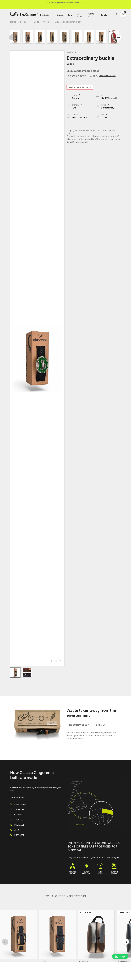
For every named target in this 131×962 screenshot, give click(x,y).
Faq (70, 15)
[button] (59, 661)
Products (44, 15)
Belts (36, 21)
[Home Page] (24, 14)
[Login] (117, 14)
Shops (60, 15)
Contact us (92, 15)
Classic (47, 21)
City (57, 21)
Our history (80, 15)
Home (13, 21)
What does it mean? (107, 75)
